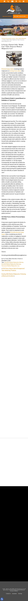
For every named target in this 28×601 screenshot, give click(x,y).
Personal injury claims (8, 69)
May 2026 (6, 326)
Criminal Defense (8, 354)
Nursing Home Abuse (9, 395)
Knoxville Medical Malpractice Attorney (14, 262)
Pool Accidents (7, 403)
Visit (16, 1)
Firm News (6, 375)
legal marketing (20, 589)
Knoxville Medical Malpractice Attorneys (11, 264)
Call (8, 1)
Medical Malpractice (22, 38)
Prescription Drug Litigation (10, 409)
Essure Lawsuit (7, 370)
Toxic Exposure (7, 423)
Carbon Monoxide (8, 352)
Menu (23, 1)
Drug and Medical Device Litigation (12, 366)
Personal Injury (7, 401)
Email (12, 1)
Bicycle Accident (7, 342)
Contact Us (8, 593)
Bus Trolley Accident (8, 346)
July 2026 (5, 322)
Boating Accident (7, 344)
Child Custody (7, 374)
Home (4, 1)
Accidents (6, 338)
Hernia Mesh (6, 379)
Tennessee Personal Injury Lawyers (8, 38)
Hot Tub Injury (7, 381)
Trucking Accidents (8, 427)
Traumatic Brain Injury (9, 425)
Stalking (5, 419)
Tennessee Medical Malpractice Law (10, 265)
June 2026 (6, 324)
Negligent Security (8, 393)
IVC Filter (5, 383)
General (5, 377)
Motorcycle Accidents (9, 389)
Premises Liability (8, 407)
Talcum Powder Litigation (10, 421)
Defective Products (8, 358)
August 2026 (6, 320)
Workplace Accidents (9, 431)
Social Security (7, 417)
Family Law (6, 371)
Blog (17, 38)
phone (10, 520)
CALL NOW (20, 16)
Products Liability (8, 411)
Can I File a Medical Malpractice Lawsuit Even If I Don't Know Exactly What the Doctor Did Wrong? (14, 307)
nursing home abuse (15, 71)
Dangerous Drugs (8, 356)
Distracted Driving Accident (10, 360)
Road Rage (6, 413)
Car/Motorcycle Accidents (10, 350)
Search (20, 1)
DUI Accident (6, 368)
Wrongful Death (7, 433)
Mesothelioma (7, 387)
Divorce (5, 362)
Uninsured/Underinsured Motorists (12, 429)
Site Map (20, 593)
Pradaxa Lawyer (7, 405)
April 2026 (6, 328)
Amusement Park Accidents (10, 340)
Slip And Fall (6, 415)
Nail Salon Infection (8, 391)
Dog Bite (5, 364)
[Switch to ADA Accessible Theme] (2, 599)
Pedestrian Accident (8, 399)
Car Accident (6, 348)
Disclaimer (14, 593)
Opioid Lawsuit (7, 397)
